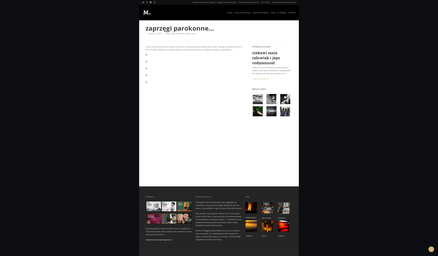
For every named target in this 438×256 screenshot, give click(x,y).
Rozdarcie (281, 218)
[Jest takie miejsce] (286, 111)
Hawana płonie (251, 217)
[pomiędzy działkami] (258, 111)
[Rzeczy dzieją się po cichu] (272, 99)
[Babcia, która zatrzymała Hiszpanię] (258, 99)
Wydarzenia (190, 33)
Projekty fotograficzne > (261, 79)
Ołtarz (264, 236)
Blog (168, 33)
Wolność (281, 236)
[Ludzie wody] (286, 99)
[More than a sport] (272, 111)
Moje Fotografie (177, 33)
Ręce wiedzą (266, 218)
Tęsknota (248, 236)
